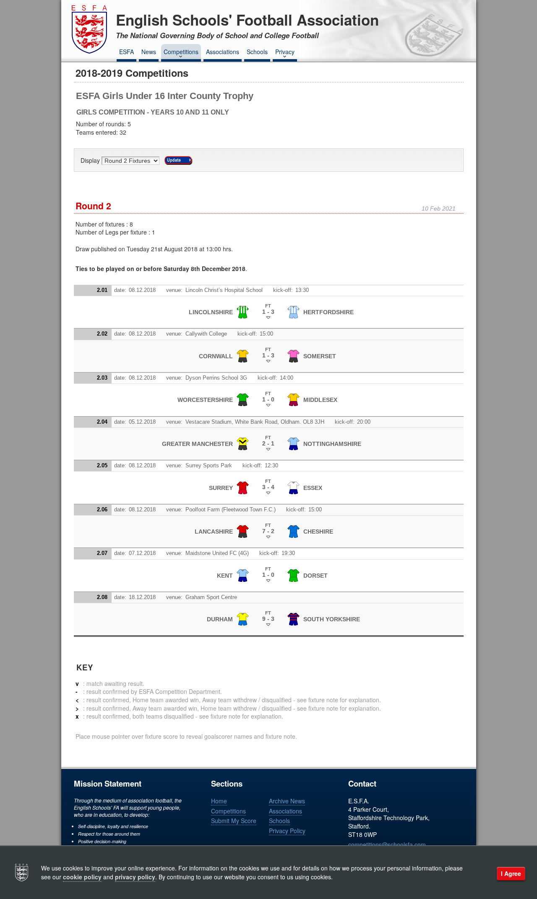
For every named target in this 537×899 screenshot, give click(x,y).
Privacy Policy (287, 830)
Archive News (287, 801)
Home (219, 801)
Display (91, 160)
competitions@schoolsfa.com (387, 844)
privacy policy (135, 877)
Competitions (181, 51)
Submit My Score (233, 820)
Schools (257, 51)
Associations (222, 51)
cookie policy (82, 877)
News (148, 51)
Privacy (285, 51)
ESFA (126, 51)
